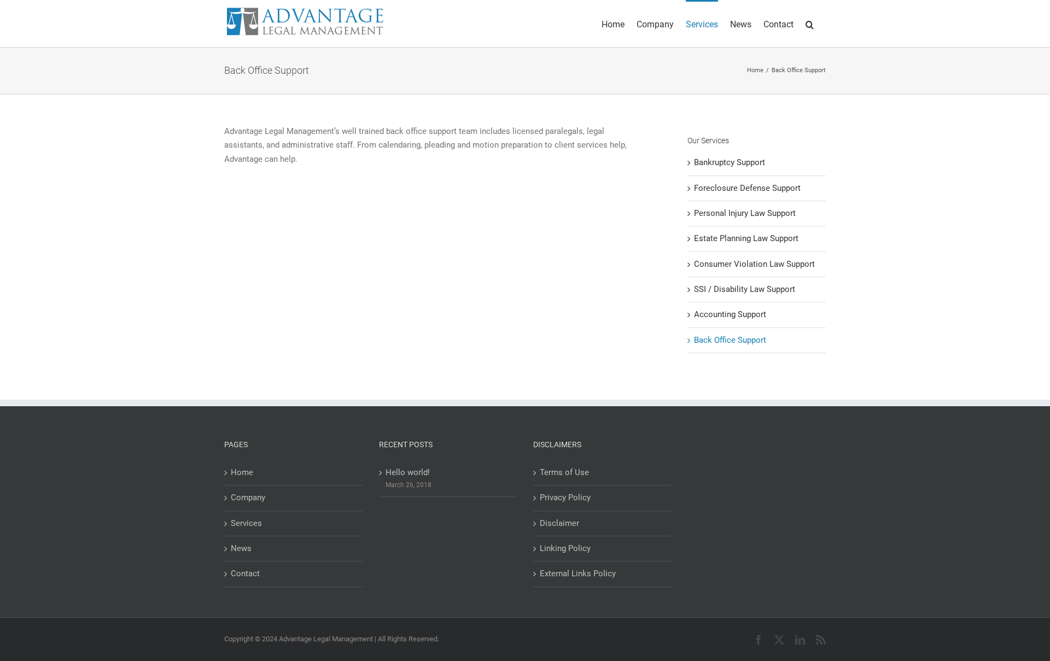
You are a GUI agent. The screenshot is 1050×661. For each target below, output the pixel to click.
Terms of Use (564, 472)
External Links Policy (578, 573)
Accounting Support (730, 314)
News (241, 548)
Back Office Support (730, 340)
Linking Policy (565, 548)
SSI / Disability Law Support (744, 289)
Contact (245, 573)
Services (246, 523)
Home (242, 472)
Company (248, 497)
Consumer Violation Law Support (754, 264)
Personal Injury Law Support (745, 213)
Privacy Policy (565, 497)
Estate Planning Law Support (746, 238)
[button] (810, 23)
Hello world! (408, 472)
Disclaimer (559, 523)
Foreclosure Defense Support (747, 188)
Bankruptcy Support (729, 162)
